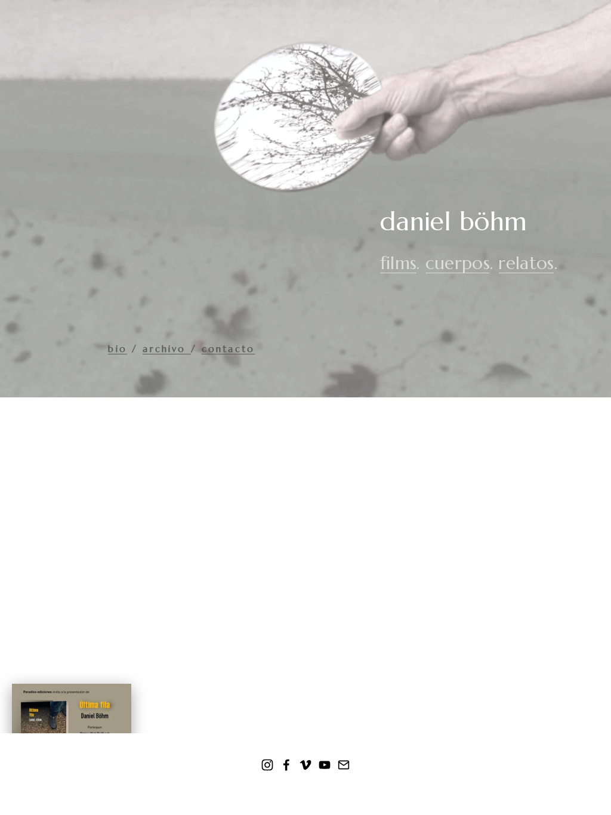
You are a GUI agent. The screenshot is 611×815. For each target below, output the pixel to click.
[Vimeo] (305, 765)
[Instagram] (267, 765)
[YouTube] (325, 765)
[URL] (344, 765)
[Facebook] (286, 765)
